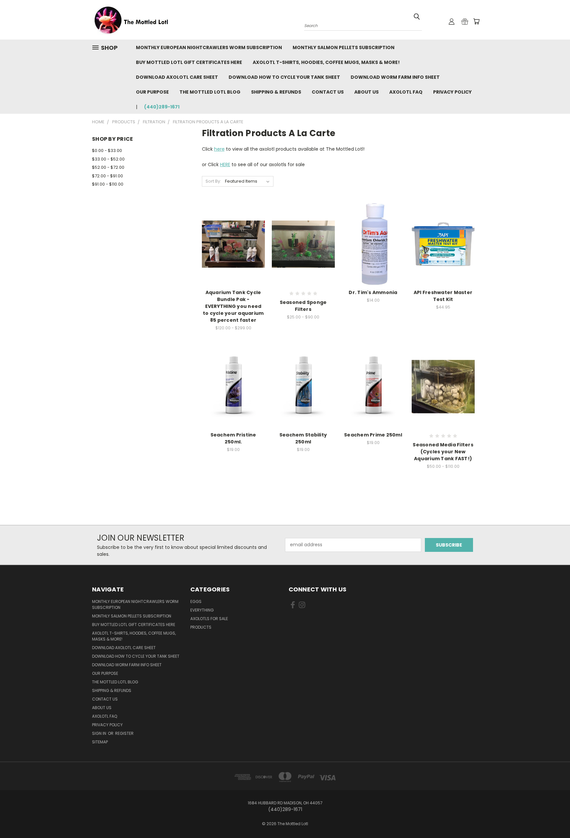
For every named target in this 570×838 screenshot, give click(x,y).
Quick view (233, 243)
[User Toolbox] (451, 21)
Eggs (196, 601)
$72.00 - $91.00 (107, 176)
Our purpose (152, 92)
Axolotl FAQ (406, 92)
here (219, 149)
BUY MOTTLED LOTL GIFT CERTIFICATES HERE (189, 62)
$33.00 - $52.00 (108, 159)
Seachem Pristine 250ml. (233, 438)
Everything (202, 610)
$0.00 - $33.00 (107, 150)
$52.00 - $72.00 (108, 167)
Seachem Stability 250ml (303, 438)
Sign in (99, 733)
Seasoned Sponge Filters (303, 306)
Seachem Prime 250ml (373, 435)
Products (200, 627)
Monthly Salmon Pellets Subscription (344, 47)
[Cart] (476, 21)
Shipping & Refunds (276, 92)
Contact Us (328, 92)
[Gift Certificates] (464, 21)
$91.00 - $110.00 (107, 184)
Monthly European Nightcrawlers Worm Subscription (209, 47)
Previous (553, 817)
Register (124, 733)
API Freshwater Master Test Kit (443, 296)
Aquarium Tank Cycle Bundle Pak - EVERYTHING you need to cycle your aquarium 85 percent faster (233, 306)
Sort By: (213, 181)
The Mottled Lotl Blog (209, 92)
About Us (366, 92)
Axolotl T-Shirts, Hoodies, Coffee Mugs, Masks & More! (326, 62)
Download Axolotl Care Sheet (177, 77)
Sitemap (100, 742)
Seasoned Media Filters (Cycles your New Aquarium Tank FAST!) (443, 451)
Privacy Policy (452, 92)
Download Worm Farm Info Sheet (395, 77)
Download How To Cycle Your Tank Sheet (284, 77)
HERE (225, 164)
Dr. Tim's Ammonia (373, 292)
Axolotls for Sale (209, 618)
